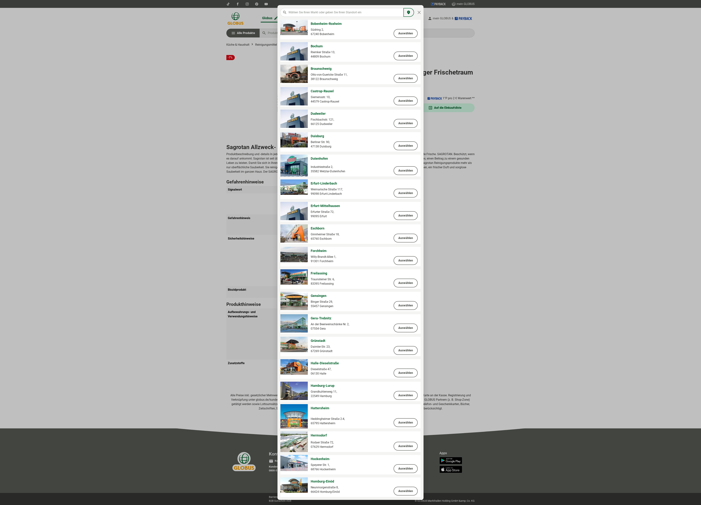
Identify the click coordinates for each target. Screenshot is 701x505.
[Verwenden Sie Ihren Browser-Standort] (408, 12)
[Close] (419, 12)
